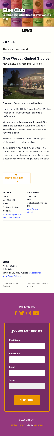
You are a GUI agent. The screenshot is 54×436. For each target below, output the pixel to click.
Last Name (14, 353)
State (12, 380)
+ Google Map (35, 272)
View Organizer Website (33, 210)
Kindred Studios (35, 125)
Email (12, 366)
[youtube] (36, 314)
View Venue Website (12, 275)
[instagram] (28, 314)
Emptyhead (38, 424)
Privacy (22, 424)
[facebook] (16, 314)
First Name (15, 340)
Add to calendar (14, 178)
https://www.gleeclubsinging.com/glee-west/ (13, 216)
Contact (14, 424)
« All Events (9, 42)
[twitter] (21, 314)
